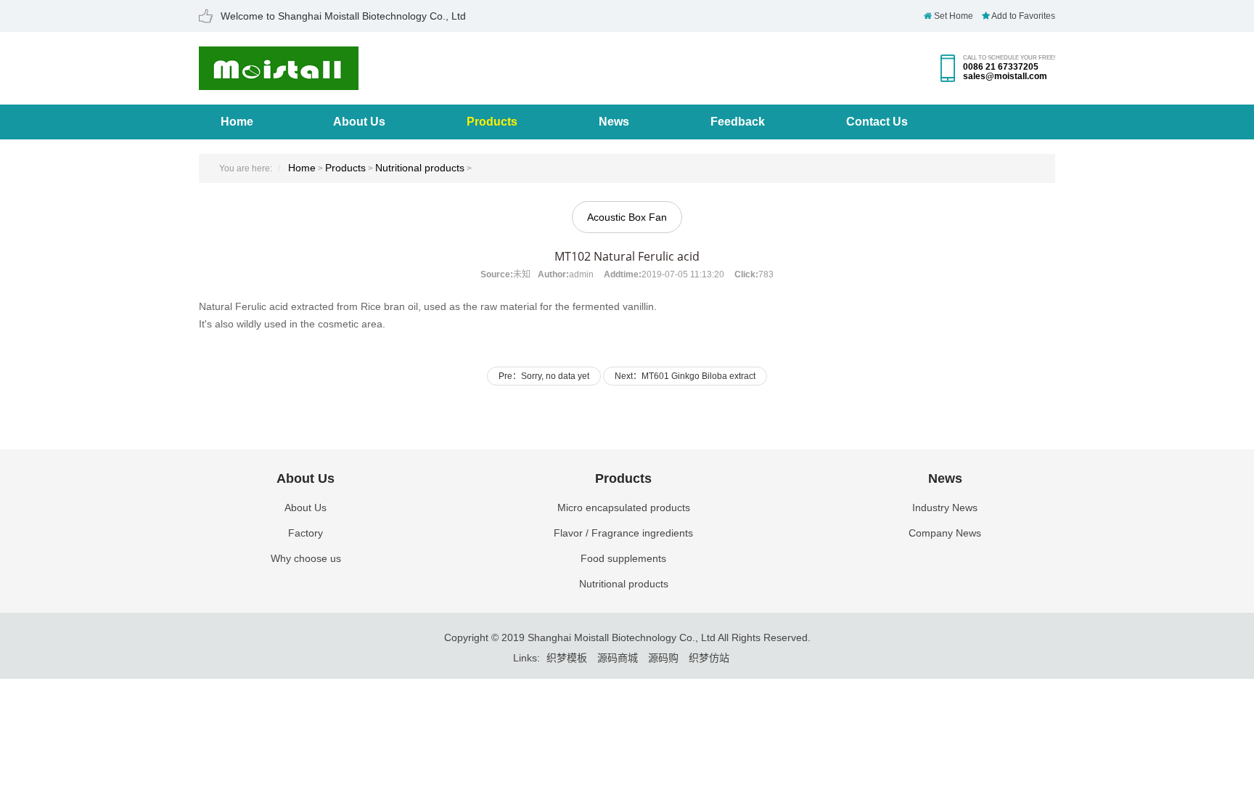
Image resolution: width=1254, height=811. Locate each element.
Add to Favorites (1022, 16)
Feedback (737, 121)
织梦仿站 (709, 658)
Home (237, 121)
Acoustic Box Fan (627, 217)
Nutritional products (419, 168)
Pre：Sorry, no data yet (544, 376)
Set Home (952, 16)
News (614, 121)
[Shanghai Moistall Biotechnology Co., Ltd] (278, 83)
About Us (359, 121)
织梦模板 (566, 658)
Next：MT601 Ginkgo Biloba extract (685, 376)
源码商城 (617, 658)
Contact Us (877, 121)
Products (492, 121)
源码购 (663, 658)
